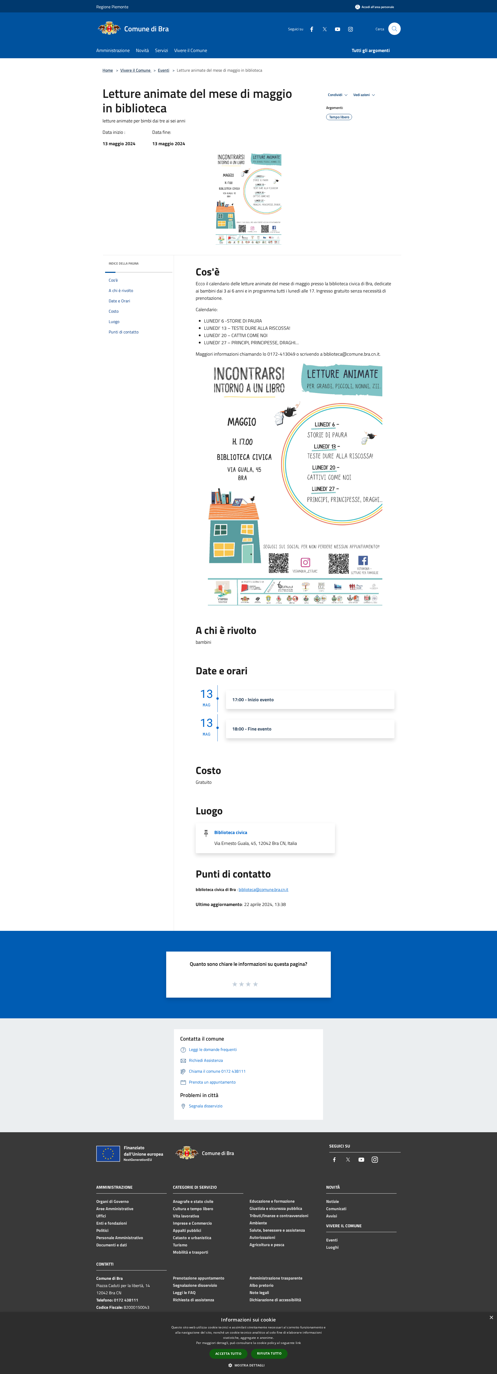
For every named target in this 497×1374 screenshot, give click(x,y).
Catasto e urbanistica (192, 1237)
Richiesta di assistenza (193, 1300)
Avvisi (331, 1216)
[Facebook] (309, 28)
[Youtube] (335, 28)
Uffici (101, 1216)
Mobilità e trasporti (190, 1252)
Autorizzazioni (262, 1237)
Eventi (163, 70)
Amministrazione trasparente (276, 1278)
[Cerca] (394, 29)
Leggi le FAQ (184, 1292)
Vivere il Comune (135, 70)
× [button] (491, 1318)
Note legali (259, 1292)
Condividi (335, 95)
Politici (102, 1230)
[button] (248, 1365)
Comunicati (336, 1208)
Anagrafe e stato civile (193, 1201)
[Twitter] (322, 28)
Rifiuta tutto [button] (269, 1353)
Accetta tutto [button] (228, 1353)
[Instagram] (348, 28)
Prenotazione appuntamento (198, 1278)
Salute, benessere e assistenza (277, 1230)
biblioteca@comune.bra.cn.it (263, 889)
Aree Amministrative (114, 1208)
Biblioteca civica (230, 832)
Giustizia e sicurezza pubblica (276, 1208)
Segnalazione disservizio (195, 1285)
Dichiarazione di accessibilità (275, 1300)
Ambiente (258, 1223)
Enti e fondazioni (111, 1223)
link (298, 1343)
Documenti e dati (111, 1245)
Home (108, 70)
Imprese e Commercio (192, 1223)
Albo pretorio (262, 1285)
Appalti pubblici (187, 1230)
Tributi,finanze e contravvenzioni (279, 1215)
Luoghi (332, 1247)
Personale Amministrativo (119, 1237)
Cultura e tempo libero (193, 1208)
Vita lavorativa (186, 1216)
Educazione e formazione (272, 1201)
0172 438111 (126, 1300)
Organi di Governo (112, 1201)
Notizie (332, 1201)
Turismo (180, 1245)
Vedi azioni (361, 95)
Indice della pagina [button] (123, 263)
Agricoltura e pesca (267, 1244)
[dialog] (248, 1343)
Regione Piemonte (112, 7)
